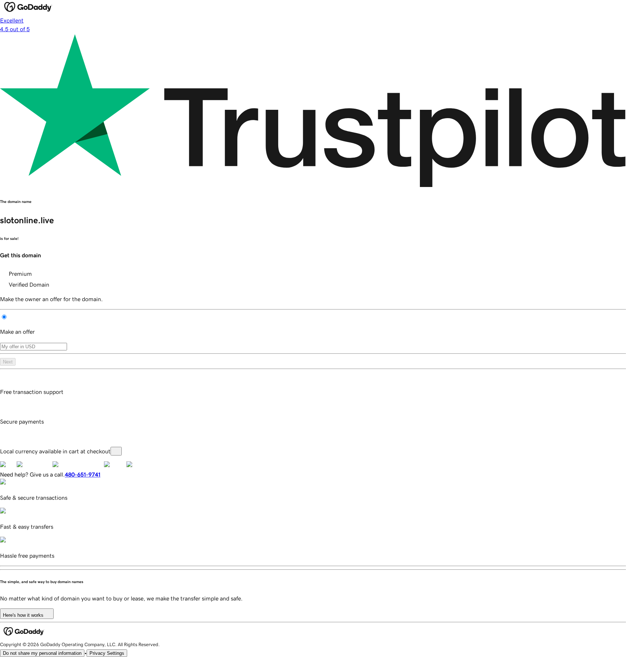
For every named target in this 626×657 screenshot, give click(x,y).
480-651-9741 (82, 474)
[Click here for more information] (116, 451)
